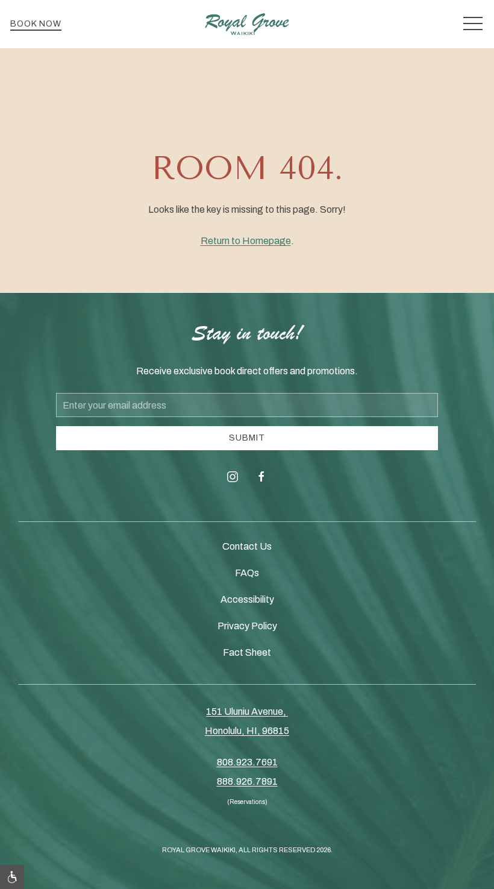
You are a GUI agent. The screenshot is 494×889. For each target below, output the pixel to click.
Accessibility (247, 599)
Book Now (35, 23)
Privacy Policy (247, 626)
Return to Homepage (246, 241)
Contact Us (247, 546)
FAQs (247, 573)
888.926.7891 (247, 781)
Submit (247, 437)
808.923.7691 (247, 762)
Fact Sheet (247, 652)
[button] (473, 24)
